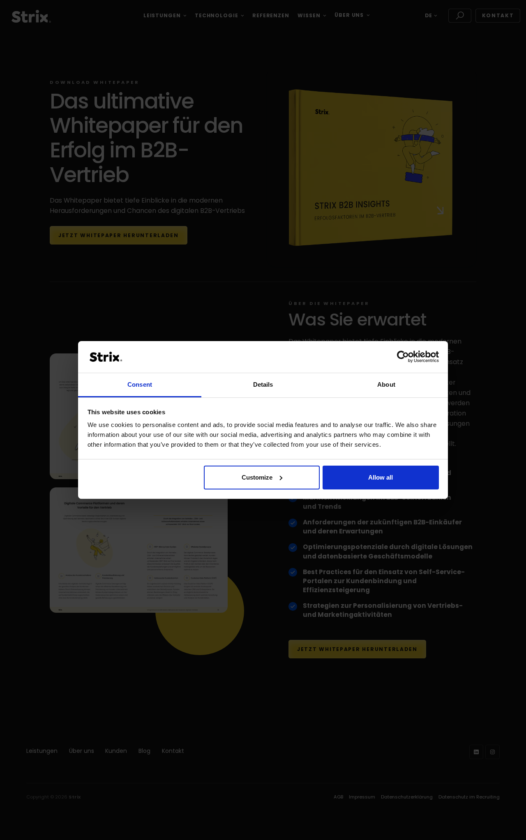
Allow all (380, 477)
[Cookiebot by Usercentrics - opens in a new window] (403, 357)
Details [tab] (263, 384)
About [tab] (386, 384)
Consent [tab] (139, 384)
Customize (257, 477)
